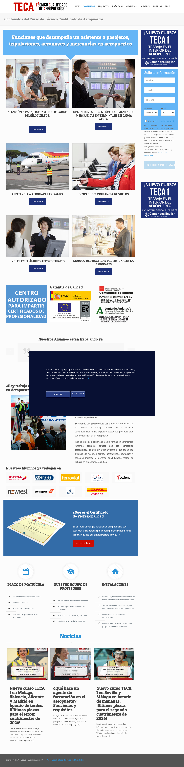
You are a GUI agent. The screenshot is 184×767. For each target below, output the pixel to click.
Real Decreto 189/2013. (108, 534)
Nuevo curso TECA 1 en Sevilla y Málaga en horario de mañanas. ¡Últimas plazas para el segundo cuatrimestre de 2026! (113, 703)
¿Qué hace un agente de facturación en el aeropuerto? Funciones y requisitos (69, 698)
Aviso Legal (52, 760)
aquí (87, 378)
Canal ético (79, 760)
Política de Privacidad (165, 121)
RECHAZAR (77, 393)
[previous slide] (10, 351)
